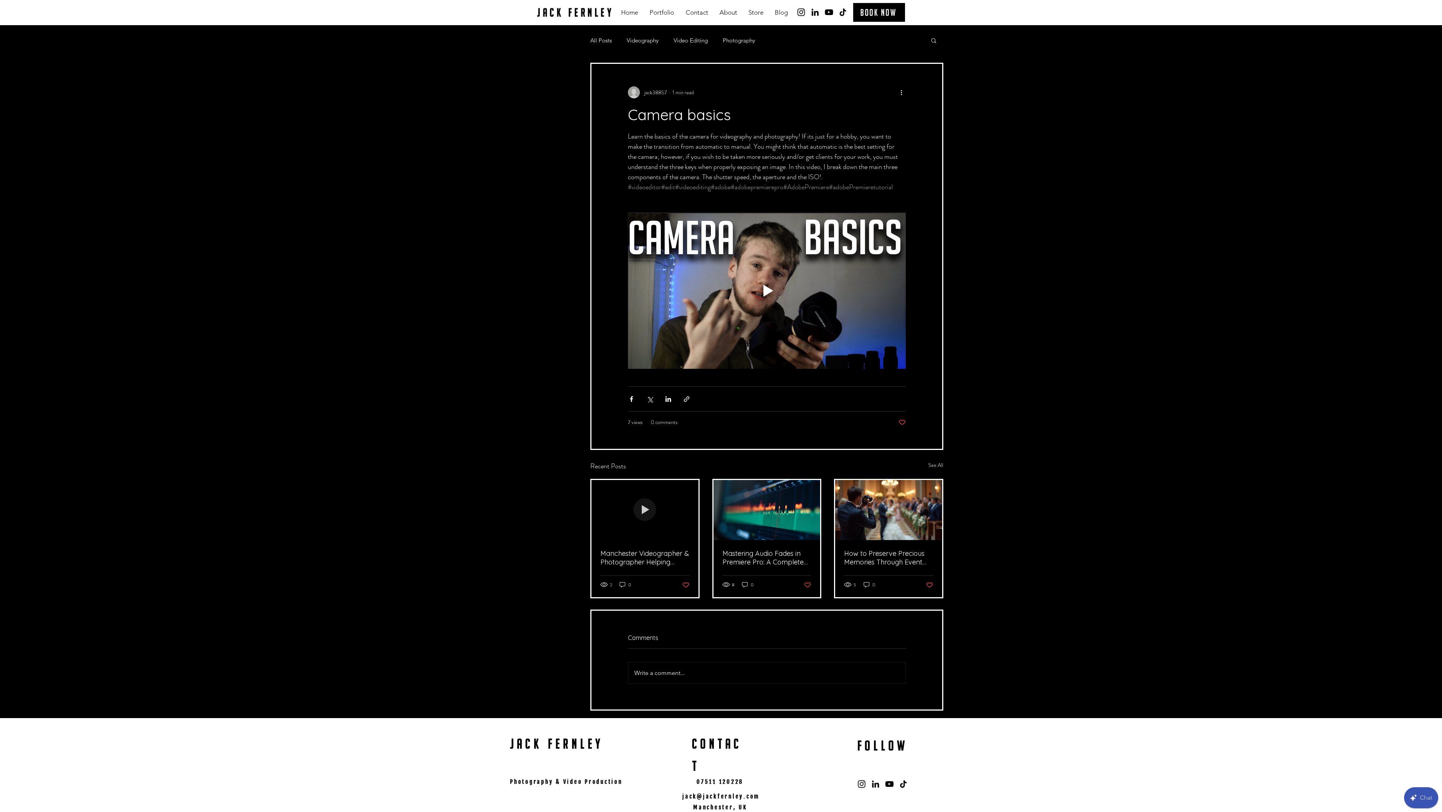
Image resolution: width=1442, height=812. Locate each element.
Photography (739, 40)
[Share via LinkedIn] (668, 399)
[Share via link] (686, 399)
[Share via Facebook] (631, 399)
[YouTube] (829, 12)
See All (935, 465)
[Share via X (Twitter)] (649, 399)
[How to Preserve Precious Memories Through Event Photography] (888, 510)
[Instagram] (801, 12)
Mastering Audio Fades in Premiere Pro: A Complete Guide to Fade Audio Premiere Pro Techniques (763, 557)
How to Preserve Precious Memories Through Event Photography (884, 557)
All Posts (601, 40)
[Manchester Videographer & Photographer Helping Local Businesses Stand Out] (644, 510)
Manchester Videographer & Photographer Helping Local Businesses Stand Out (644, 557)
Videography (643, 40)
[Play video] (767, 291)
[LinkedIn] (815, 12)
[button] (662, 12)
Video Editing (691, 40)
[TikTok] (843, 12)
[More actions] (901, 92)
